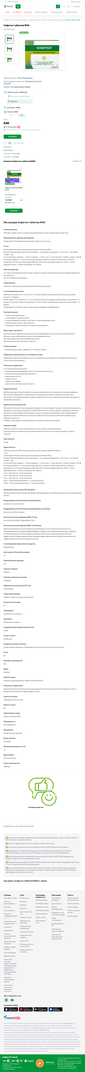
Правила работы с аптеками (26, 951)
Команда (23, 905)
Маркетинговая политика (9, 943)
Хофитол (7, 87)
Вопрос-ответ (41, 917)
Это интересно (9, 910)
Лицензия (7, 927)
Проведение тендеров (56, 899)
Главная (6, 20)
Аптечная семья (41, 900)
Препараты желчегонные (56, 20)
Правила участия (42, 907)
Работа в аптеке (73, 904)
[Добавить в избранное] (5, 143)
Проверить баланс (42, 910)
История (23, 901)
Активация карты (42, 903)
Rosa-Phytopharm (25, 78)
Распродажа (17, 12)
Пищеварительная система (37, 20)
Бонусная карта (76, 2)
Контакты (23, 908)
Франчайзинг (56, 904)
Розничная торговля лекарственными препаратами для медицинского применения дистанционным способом (10, 967)
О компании (24, 898)
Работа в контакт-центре (73, 912)
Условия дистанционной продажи (10, 936)
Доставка (7, 907)
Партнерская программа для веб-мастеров (57, 937)
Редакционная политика (25, 922)
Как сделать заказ (10, 898)
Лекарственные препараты (18, 20)
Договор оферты (10, 953)
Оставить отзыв (25, 917)
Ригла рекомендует (41, 12)
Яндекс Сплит (24, 32)
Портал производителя (57, 908)
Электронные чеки (41, 922)
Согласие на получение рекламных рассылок (8, 988)
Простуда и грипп (57, 12)
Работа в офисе (72, 907)
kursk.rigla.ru (68, 1023)
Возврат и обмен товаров (10, 948)
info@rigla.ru (72, 1068)
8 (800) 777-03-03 (44, 1030)
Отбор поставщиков (56, 919)
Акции (7, 12)
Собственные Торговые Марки (58, 930)
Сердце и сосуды (71, 12)
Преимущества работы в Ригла (72, 899)
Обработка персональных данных (9, 980)
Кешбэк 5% (28, 12)
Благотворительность (26, 913)
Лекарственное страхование (25, 927)
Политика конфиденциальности (11, 916)
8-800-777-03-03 (10, 1057)
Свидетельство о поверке (26, 936)
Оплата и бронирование (9, 903)
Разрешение (8, 930)
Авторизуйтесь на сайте (11, 826)
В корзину (12, 137)
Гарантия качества (26, 932)
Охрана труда (72, 916)
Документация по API (58, 925)
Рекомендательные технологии (26, 945)
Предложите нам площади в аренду (58, 914)
